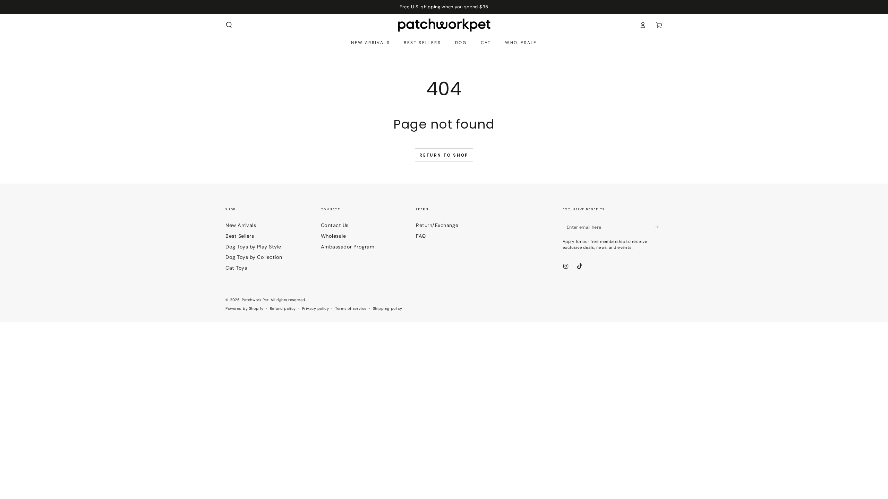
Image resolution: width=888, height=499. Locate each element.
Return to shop (444, 155)
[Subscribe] (659, 227)
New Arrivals (240, 225)
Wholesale (333, 236)
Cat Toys (236, 268)
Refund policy (283, 308)
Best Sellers (239, 236)
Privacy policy (315, 308)
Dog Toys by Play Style (253, 247)
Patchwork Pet (255, 299)
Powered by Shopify (244, 308)
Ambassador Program (348, 247)
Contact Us (335, 225)
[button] (229, 25)
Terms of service (351, 308)
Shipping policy (387, 308)
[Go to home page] (444, 25)
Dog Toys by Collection (253, 257)
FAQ (421, 236)
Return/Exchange (437, 225)
